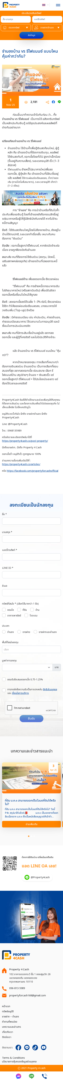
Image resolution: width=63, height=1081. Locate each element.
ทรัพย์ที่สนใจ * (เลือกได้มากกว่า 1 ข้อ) (20, 604)
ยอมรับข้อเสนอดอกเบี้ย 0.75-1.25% (25, 679)
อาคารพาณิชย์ (14, 615)
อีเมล (4, 586)
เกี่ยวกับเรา (7, 1032)
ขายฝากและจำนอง (48, 632)
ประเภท (5, 626)
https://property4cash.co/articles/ (21, 464)
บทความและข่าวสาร (11, 1027)
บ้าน (37, 610)
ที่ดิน (25, 610)
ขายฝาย (26, 632)
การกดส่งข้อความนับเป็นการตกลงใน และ (32, 691)
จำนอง (10, 632)
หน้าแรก (6, 1006)
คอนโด (10, 610)
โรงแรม (33, 615)
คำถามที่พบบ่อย (9, 1022)
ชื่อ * (4, 514)
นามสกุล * (7, 532)
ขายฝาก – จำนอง (10, 1016)
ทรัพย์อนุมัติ (8, 1011)
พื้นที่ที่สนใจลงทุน (10, 642)
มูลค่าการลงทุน (9, 660)
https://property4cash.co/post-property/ (25, 441)
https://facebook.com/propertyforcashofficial (32, 471)
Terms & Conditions (13, 1058)
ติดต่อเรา (6, 1037)
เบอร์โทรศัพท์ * (9, 550)
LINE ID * (7, 568)
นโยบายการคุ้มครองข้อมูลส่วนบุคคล (19, 1061)
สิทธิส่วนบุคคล (50, 689)
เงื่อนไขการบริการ (20, 693)
